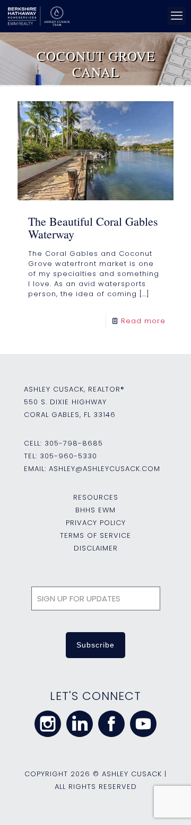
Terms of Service (95, 535)
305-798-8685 (74, 443)
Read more (143, 321)
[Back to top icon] (169, 803)
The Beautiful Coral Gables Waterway (93, 228)
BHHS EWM (95, 510)
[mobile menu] (177, 16)
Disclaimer (96, 548)
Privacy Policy (96, 523)
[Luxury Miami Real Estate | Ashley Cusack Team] (94, 16)
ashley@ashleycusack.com (104, 469)
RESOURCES (95, 497)
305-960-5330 (68, 456)
